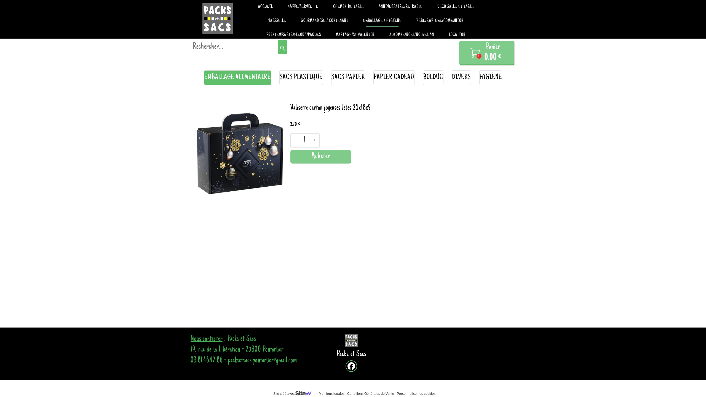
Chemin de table (348, 6)
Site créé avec (284, 394)
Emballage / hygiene (382, 20)
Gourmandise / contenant (324, 20)
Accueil (265, 6)
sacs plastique (301, 78)
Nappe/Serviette (303, 6)
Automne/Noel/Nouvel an (411, 35)
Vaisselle (277, 20)
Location (457, 35)
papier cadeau (394, 78)
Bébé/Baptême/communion (440, 20)
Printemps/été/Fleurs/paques (293, 35)
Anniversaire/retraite (400, 6)
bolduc (433, 78)
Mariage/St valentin (355, 35)
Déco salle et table (455, 6)
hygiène (491, 78)
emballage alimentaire (237, 78)
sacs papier (348, 78)
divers (461, 78)
